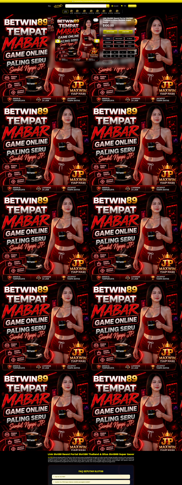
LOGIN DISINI (125, 31)
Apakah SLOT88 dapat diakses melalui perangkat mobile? (72, 482)
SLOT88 (50, 457)
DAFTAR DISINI (110, 31)
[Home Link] (58, 6)
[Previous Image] (57, 41)
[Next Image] (96, 41)
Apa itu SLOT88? (60, 476)
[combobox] (85, 6)
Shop (49, 6)
